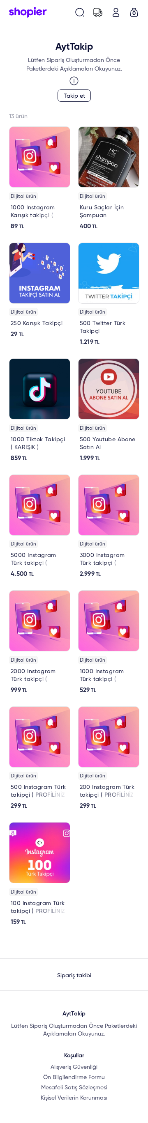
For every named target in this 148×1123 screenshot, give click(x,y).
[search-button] (80, 12)
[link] (39, 178)
